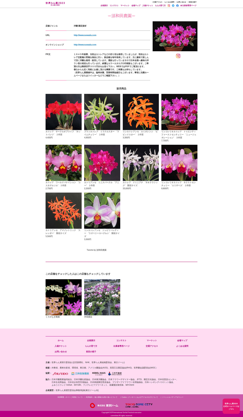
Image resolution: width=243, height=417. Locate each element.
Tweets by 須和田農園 (96, 250)
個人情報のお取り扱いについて (105, 397)
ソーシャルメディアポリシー (172, 397)
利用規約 (89, 397)
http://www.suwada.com (85, 35)
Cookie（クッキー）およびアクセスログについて (140, 397)
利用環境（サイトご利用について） (71, 397)
